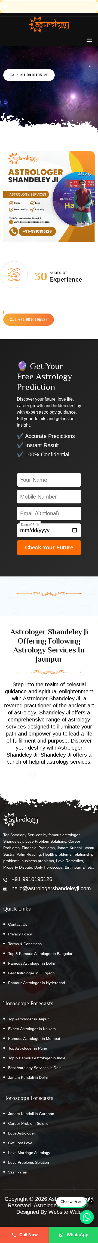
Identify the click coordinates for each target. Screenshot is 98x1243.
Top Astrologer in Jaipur (28, 1019)
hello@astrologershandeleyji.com (51, 888)
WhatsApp (77, 1234)
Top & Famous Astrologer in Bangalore (41, 953)
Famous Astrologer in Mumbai (34, 1038)
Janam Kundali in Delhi (28, 1077)
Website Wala (65, 1212)
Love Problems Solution (28, 1162)
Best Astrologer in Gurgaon (31, 973)
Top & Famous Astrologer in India (36, 1058)
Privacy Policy (20, 934)
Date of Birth (30, 525)
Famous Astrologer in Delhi (31, 963)
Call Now (28, 1234)
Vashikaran (17, 1172)
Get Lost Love (20, 1143)
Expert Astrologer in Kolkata (32, 1029)
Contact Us (17, 924)
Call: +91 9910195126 (29, 75)
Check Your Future (49, 547)
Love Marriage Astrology (29, 1152)
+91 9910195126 (31, 879)
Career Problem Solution (29, 1123)
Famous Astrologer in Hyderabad (36, 983)
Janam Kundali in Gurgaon (31, 1114)
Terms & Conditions (25, 944)
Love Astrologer (21, 1133)
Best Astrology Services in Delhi (35, 1068)
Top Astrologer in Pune (27, 1048)
